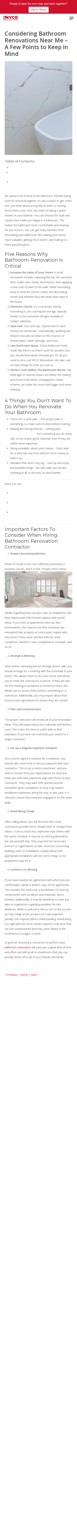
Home (24, 974)
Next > (35, 974)
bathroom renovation (23, 433)
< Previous (11, 974)
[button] (72, 18)
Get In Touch (38, 9)
